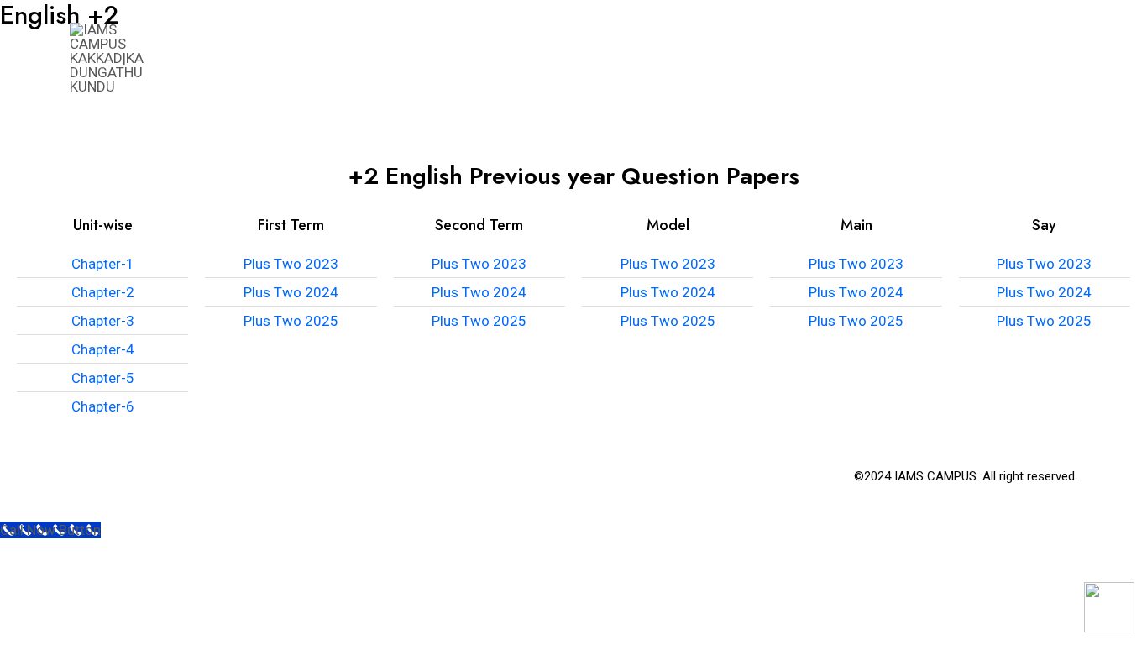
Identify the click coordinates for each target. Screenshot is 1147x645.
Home (453, 58)
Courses (605, 58)
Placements (796, 58)
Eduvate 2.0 (909, 58)
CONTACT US (1021, 58)
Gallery (694, 58)
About (524, 58)
